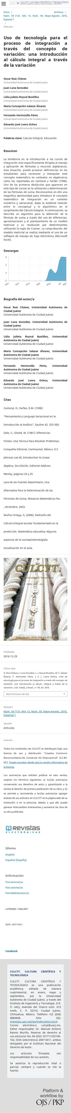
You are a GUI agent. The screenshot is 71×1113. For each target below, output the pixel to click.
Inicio (6, 12)
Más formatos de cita (17, 694)
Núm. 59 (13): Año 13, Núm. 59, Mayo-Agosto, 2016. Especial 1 (35, 17)
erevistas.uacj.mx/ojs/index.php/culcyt (33, 1021)
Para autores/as (14, 887)
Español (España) (16, 860)
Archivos (58, 12)
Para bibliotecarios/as (17, 893)
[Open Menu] (3, 3)
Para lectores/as (14, 882)
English (10, 854)
